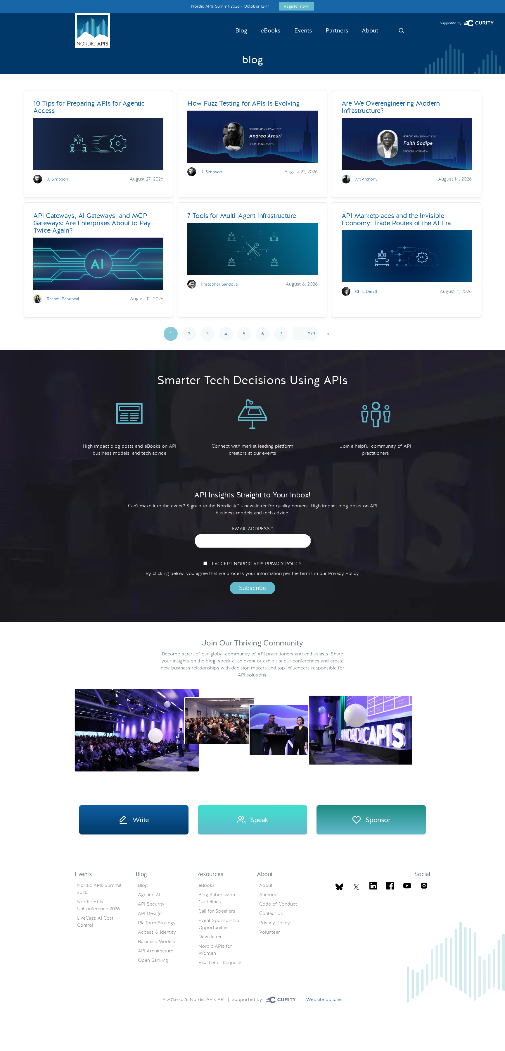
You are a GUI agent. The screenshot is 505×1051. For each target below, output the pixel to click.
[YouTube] (407, 887)
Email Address (252, 529)
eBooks (271, 30)
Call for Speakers (216, 911)
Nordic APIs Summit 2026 (99, 888)
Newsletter (210, 937)
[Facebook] (390, 887)
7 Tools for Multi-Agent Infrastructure (241, 215)
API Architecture (155, 951)
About (370, 30)
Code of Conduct (278, 904)
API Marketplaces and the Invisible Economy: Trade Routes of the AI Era (396, 219)
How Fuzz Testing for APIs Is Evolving (243, 103)
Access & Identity (157, 932)
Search (401, 30)
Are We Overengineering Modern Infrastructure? (391, 107)
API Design (150, 913)
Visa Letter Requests (220, 962)
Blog (241, 30)
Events (303, 30)
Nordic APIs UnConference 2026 (98, 905)
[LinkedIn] (373, 887)
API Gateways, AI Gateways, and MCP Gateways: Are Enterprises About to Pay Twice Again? (92, 223)
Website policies (324, 999)
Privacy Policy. (344, 573)
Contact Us (271, 913)
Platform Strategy (157, 923)
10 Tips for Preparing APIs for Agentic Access (89, 107)
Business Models (156, 941)
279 (311, 334)
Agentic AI (149, 895)
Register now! (296, 6)
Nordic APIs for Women (215, 949)
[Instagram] (424, 887)
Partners (337, 30)
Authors (267, 895)
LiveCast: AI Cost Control (95, 921)
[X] (339, 887)
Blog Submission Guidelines (216, 898)
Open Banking (153, 960)
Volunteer (269, 932)
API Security (151, 904)
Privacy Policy (274, 923)
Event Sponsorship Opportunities (218, 923)
